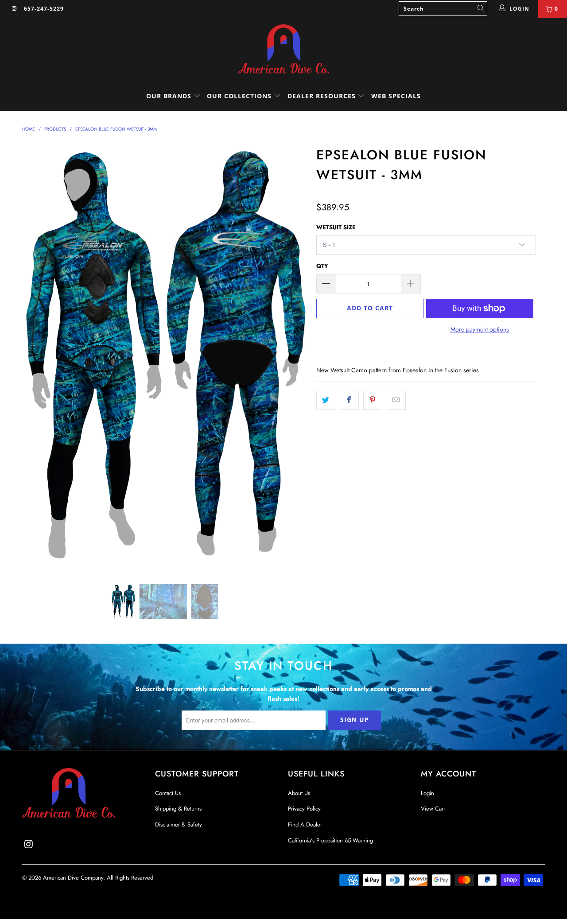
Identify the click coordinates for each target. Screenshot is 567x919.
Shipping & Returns (178, 808)
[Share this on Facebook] (349, 400)
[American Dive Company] (283, 49)
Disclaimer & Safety (178, 824)
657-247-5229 (44, 8)
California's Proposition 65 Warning (330, 840)
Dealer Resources (322, 96)
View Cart (433, 808)
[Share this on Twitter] (325, 400)
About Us (299, 793)
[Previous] (37, 357)
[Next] (292, 357)
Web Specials (396, 96)
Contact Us (168, 793)
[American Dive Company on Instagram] (14, 9)
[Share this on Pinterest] (372, 400)
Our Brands (170, 96)
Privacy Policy (304, 808)
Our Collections (239, 96)
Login (427, 793)
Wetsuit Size (336, 227)
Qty (322, 266)
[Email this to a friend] (396, 400)
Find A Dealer (305, 824)
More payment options (479, 329)
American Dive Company (73, 877)
